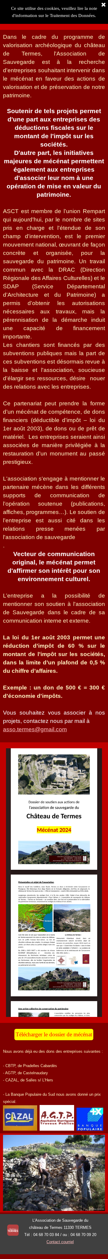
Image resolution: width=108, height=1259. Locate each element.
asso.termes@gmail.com (35, 729)
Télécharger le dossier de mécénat (54, 1034)
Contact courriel (60, 1242)
